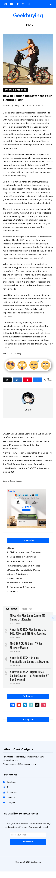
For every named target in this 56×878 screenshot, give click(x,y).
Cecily (17, 105)
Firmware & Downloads (20, 582)
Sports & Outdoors (15, 90)
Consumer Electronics (21, 561)
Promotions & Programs (22, 587)
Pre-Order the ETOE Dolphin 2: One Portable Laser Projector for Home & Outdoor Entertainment (26, 445)
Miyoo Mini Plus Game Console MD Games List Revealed (27, 617)
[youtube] (11, 3)
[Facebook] (5, 3)
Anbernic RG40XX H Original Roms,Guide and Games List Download (29, 659)
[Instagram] (17, 3)
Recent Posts (28, 608)
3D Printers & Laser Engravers (25, 552)
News (11, 548)
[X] (23, 3)
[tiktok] (31, 704)
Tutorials (13, 591)
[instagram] (29, 3)
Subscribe (28, 841)
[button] (28, 25)
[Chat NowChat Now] (53, 618)
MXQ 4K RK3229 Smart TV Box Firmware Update (26, 645)
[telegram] (25, 704)
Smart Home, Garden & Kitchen (24, 565)
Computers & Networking (23, 556)
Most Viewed (11, 608)
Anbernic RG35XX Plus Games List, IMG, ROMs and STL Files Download (28, 631)
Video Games (15, 578)
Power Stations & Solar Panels (24, 570)
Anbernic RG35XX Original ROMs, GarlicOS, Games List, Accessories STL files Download (30, 675)
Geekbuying (28, 15)
